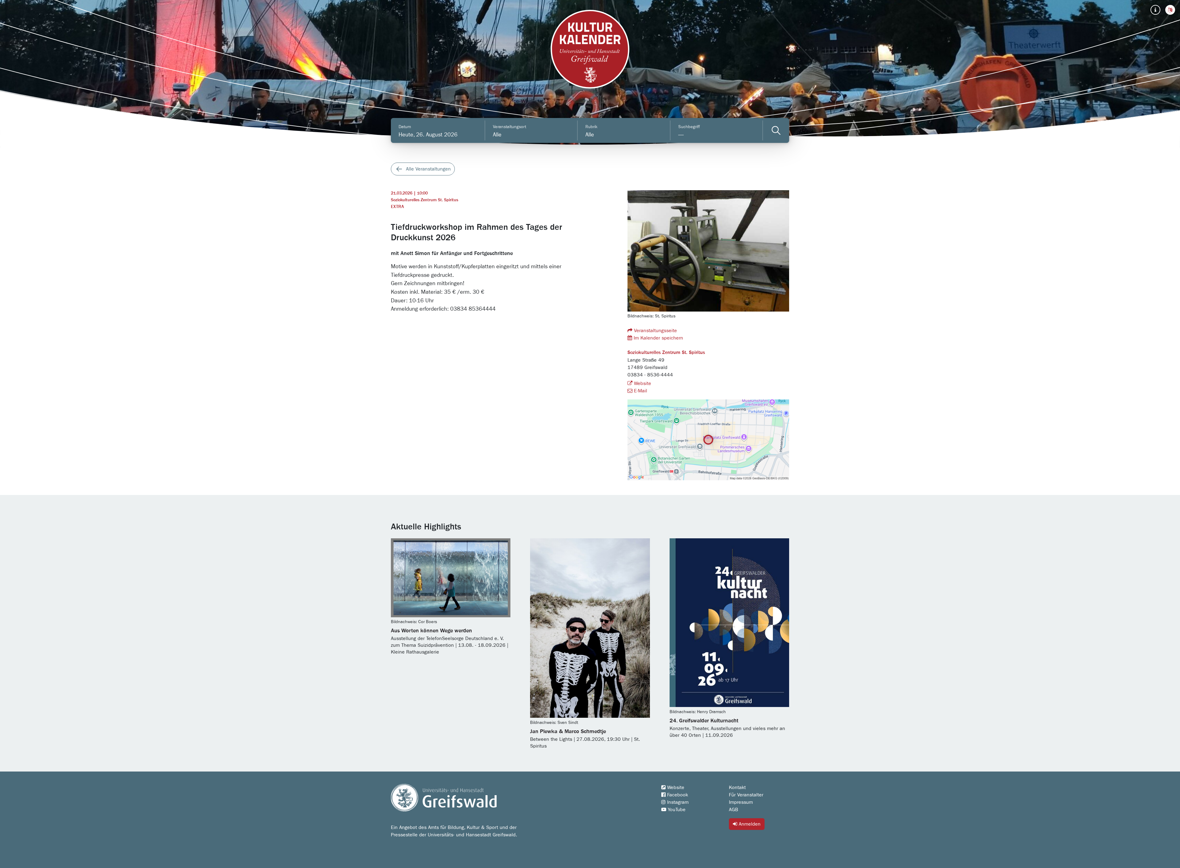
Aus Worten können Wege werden (431, 631)
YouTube (676, 809)
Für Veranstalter (746, 794)
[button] (1170, 10)
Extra (397, 207)
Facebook (677, 794)
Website (641, 383)
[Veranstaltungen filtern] (776, 130)
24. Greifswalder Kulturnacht (704, 721)
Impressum (741, 802)
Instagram (677, 802)
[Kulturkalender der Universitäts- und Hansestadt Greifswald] (590, 49)
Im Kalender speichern (657, 338)
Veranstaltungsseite (654, 330)
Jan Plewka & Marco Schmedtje (568, 731)
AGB (733, 809)
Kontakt (737, 787)
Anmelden (749, 824)
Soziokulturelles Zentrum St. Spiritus (424, 200)
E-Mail (639, 390)
